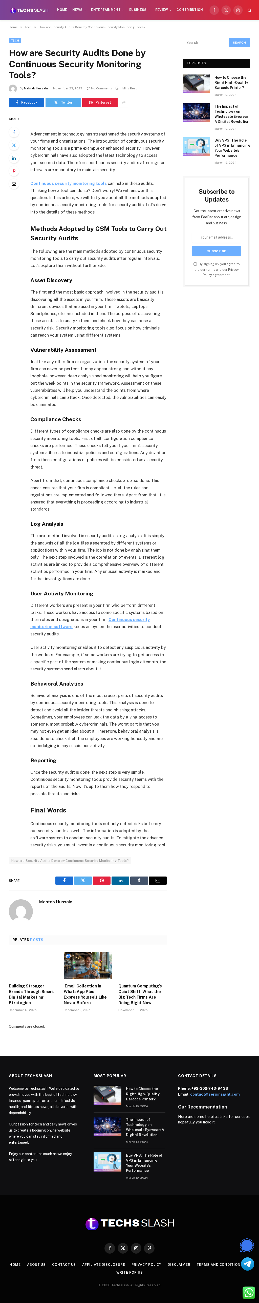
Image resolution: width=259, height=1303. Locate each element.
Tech (15, 40)
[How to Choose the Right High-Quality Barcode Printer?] (196, 83)
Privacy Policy (147, 1265)
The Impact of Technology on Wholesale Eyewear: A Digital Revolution (231, 114)
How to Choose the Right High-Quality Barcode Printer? (231, 82)
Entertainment (106, 10)
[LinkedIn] (14, 158)
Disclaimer (179, 1265)
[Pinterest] (14, 171)
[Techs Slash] (29, 10)
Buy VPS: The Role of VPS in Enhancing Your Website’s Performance (232, 148)
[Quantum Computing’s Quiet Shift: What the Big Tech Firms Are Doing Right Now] (142, 965)
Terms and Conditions (220, 1265)
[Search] (249, 10)
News (77, 10)
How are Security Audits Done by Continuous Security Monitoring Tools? (70, 861)
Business (138, 10)
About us (36, 1265)
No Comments (101, 88)
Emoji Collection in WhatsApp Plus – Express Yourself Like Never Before (85, 994)
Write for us (129, 1272)
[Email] (14, 184)
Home (62, 10)
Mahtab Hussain (36, 88)
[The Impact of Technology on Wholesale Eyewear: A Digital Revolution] (196, 112)
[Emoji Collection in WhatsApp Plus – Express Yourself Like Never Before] (88, 965)
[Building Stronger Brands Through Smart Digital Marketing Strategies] (33, 965)
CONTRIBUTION (190, 10)
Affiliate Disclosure (103, 1265)
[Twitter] (14, 145)
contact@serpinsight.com (215, 1094)
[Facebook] (14, 132)
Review (161, 10)
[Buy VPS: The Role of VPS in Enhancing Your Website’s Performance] (196, 146)
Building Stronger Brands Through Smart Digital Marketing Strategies (31, 994)
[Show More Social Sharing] (124, 102)
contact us (64, 1265)
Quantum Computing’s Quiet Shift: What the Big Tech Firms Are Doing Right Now (140, 994)
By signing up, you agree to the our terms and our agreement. (217, 269)
